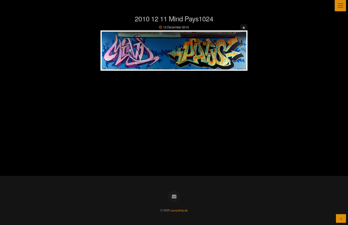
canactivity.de (179, 210)
